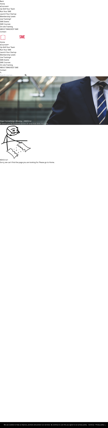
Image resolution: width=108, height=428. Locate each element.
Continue (91, 425)
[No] (105, 425)
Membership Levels (8, 16)
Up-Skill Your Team (7, 9)
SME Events (4, 21)
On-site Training (6, 26)
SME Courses (5, 24)
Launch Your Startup (8, 14)
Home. (52, 162)
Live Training (5, 19)
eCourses (3, 6)
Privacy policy (99, 425)
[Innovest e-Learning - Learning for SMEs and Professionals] (54, 37)
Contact (3, 32)
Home (2, 4)
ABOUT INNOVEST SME (9, 29)
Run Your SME (5, 11)
